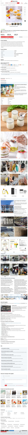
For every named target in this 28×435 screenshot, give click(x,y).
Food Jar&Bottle (22, 413)
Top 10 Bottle (8, 427)
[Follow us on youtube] (25, 430)
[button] (2, 3)
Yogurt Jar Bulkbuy (17, 427)
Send (5, 385)
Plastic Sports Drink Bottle (11, 421)
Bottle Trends (12, 427)
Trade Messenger (11, 430)
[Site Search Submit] (18, 3)
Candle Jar (2, 413)
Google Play (6, 430)
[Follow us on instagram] (24, 430)
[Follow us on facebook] (22, 430)
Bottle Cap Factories (22, 424)
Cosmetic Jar (8, 412)
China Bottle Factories (3, 424)
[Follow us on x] (23, 430)
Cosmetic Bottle (2, 412)
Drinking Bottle (8, 413)
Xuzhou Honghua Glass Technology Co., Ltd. (7, 31)
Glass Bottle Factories (9, 424)
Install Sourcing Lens (4, 431)
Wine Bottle (15, 413)
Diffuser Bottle (15, 412)
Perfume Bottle (22, 412)
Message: (3, 379)
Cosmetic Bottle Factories (16, 424)
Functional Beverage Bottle (4, 421)
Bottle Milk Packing (3, 427)
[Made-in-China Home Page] (14, 1)
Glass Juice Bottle (17, 421)
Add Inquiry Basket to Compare (14, 26)
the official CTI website (16, 303)
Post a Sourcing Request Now (19, 385)
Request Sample (12, 38)
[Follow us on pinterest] (26, 430)
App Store (2, 430)
